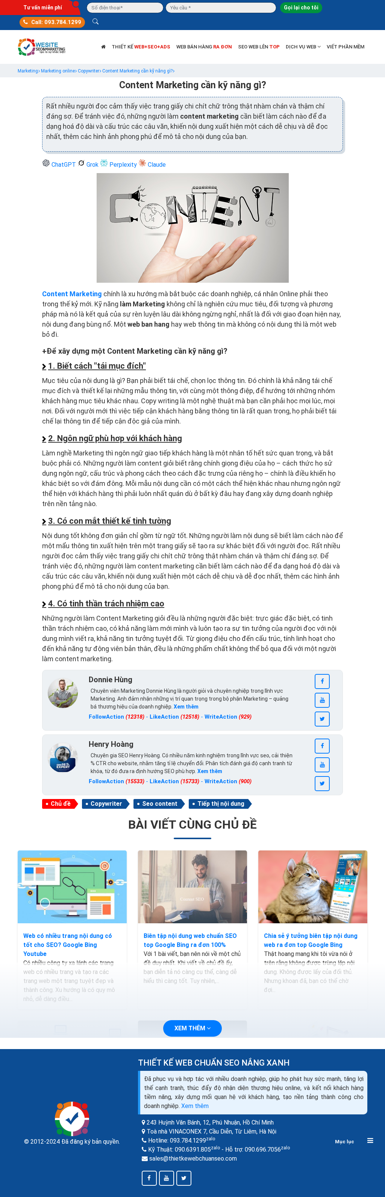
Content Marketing (72, 294)
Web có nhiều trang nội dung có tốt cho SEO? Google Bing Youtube (67, 944)
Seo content (159, 803)
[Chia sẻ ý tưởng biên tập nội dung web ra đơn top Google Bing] (312, 886)
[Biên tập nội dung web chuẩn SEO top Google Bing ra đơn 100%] (192, 886)
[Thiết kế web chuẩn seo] (42, 46)
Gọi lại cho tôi (301, 8)
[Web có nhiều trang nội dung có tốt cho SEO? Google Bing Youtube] (72, 886)
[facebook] (322, 681)
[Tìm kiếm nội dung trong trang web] (95, 23)
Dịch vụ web (301, 47)
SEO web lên (259, 47)
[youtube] (322, 700)
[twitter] (322, 719)
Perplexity (123, 164)
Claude (156, 164)
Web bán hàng (204, 47)
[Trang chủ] (103, 47)
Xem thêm (195, 1106)
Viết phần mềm (345, 47)
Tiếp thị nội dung (220, 803)
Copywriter (106, 803)
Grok (92, 164)
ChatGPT (63, 164)
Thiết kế (141, 47)
